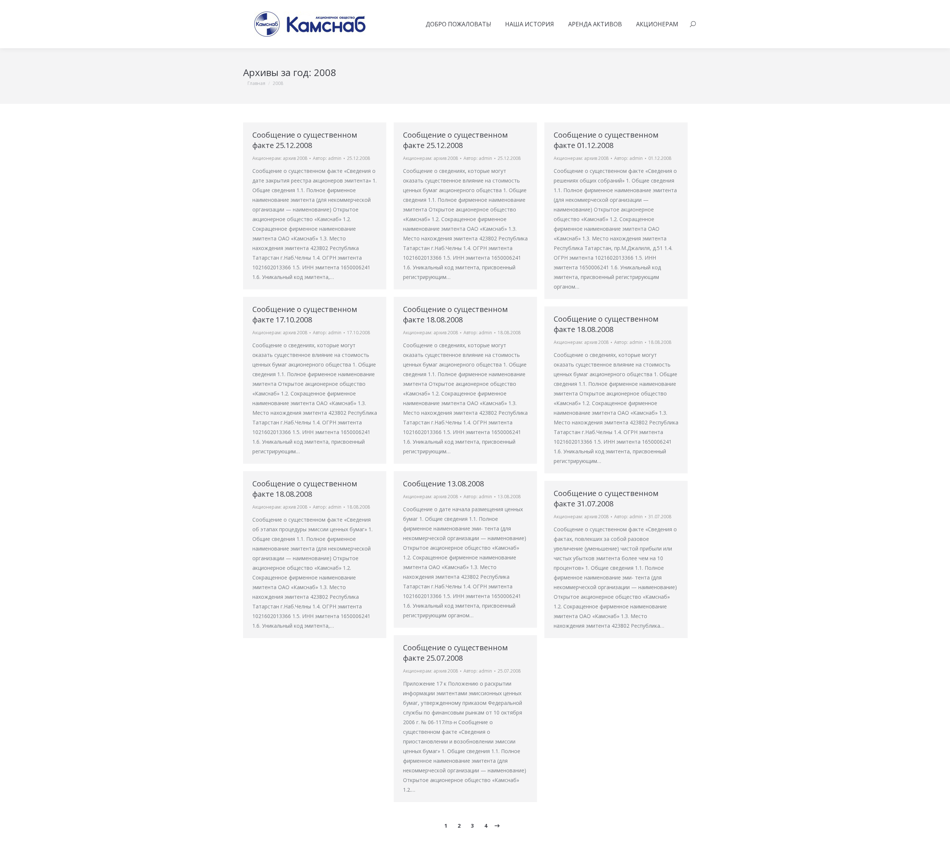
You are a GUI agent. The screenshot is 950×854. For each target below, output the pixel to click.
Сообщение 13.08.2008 (443, 484)
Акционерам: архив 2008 (279, 158)
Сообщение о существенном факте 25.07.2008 (455, 653)
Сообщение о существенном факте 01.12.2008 (606, 140)
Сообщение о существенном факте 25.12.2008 (304, 140)
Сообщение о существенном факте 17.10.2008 (304, 314)
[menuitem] (458, 24)
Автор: (327, 158)
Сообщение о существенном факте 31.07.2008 (606, 498)
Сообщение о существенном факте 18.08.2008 (455, 314)
